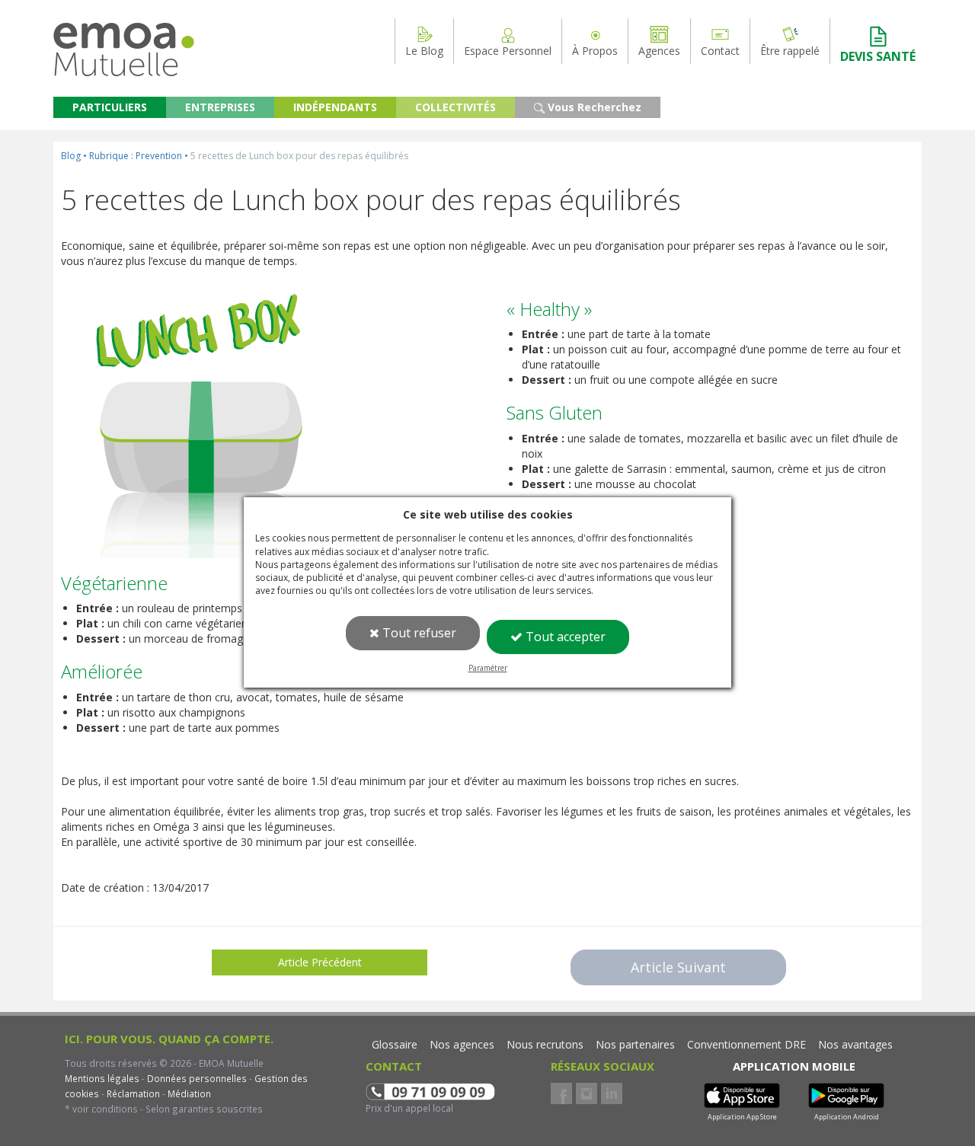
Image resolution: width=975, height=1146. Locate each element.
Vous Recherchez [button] (593, 107)
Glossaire (394, 1044)
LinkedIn (611, 1093)
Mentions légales (102, 1078)
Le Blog (424, 50)
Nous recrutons (545, 1044)
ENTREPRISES (220, 107)
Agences (659, 50)
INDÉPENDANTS (335, 107)
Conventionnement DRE (746, 1044)
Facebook (561, 1093)
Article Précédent (320, 962)
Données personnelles (197, 1078)
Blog (71, 155)
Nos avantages (855, 1044)
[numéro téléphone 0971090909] (430, 1090)
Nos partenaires (635, 1044)
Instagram (586, 1093)
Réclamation (132, 1093)
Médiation (188, 1093)
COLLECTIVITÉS (455, 107)
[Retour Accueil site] (123, 37)
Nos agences (462, 1044)
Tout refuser (417, 632)
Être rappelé (790, 50)
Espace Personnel (507, 50)
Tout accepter (564, 636)
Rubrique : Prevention (135, 155)
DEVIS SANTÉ (878, 56)
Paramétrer (487, 667)
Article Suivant (678, 967)
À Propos (595, 50)
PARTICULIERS (109, 107)
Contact (720, 50)
